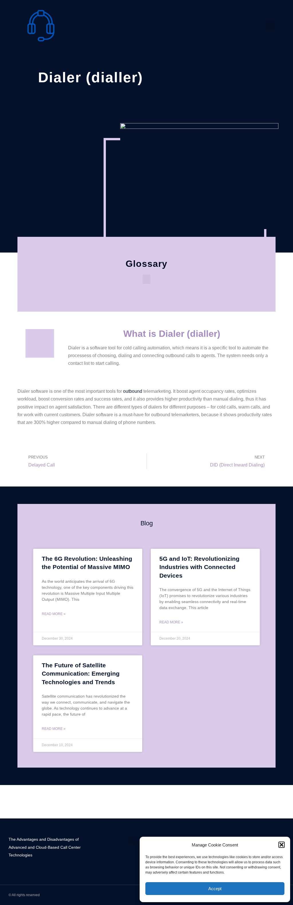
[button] (281, 845)
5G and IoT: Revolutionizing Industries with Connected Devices (199, 567)
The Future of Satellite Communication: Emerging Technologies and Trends (81, 673)
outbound (132, 391)
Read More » (54, 614)
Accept (214, 888)
